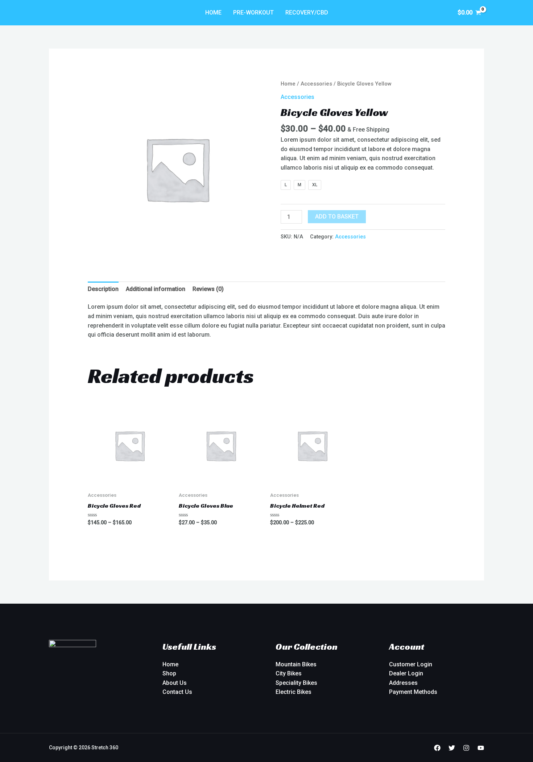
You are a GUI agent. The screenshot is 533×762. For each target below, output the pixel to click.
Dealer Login (406, 673)
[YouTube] (481, 748)
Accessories (316, 83)
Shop (169, 673)
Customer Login (410, 664)
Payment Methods (413, 691)
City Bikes (289, 673)
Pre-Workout (253, 12)
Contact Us (177, 691)
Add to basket (337, 216)
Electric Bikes (293, 691)
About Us (174, 682)
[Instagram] (466, 748)
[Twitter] (452, 748)
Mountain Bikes (296, 664)
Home (213, 12)
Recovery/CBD (306, 12)
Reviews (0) (208, 289)
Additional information (155, 289)
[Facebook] (437, 748)
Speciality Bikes (296, 682)
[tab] (103, 289)
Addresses (403, 682)
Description (103, 289)
